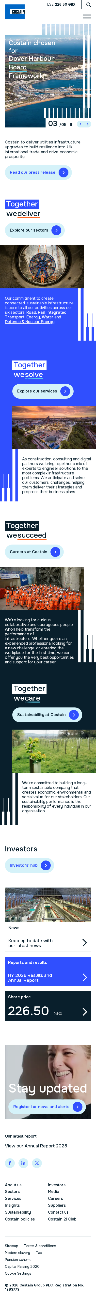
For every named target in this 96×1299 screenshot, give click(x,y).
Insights (12, 1205)
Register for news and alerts (41, 1106)
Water (47, 317)
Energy (33, 317)
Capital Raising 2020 (22, 1266)
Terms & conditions (40, 1246)
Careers (55, 1198)
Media (53, 1191)
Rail (41, 312)
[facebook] (10, 1163)
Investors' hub (24, 865)
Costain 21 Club (62, 1219)
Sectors (12, 1191)
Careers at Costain (28, 551)
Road (31, 312)
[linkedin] (23, 1163)
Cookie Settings (18, 1273)
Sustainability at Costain (41, 714)
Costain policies (20, 1219)
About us (13, 1185)
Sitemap (11, 1246)
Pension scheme (18, 1259)
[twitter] (37, 1163)
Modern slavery (17, 1253)
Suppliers (57, 1205)
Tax (39, 1253)
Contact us (58, 1212)
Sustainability (18, 1212)
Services (13, 1198)
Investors (56, 1185)
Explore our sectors (29, 230)
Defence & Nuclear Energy (30, 321)
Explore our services (37, 391)
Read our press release (32, 172)
